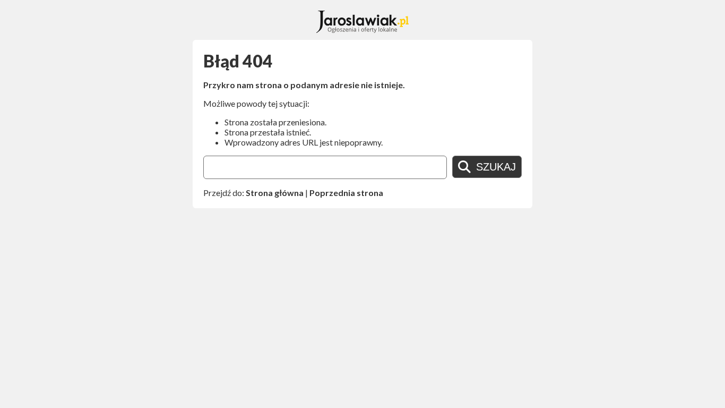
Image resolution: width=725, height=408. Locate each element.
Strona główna (275, 193)
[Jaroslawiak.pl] (362, 29)
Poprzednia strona (346, 193)
